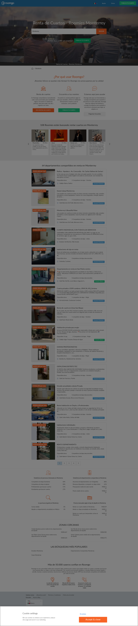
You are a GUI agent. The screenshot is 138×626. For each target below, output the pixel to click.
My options (83, 614)
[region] (69, 616)
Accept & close (93, 619)
